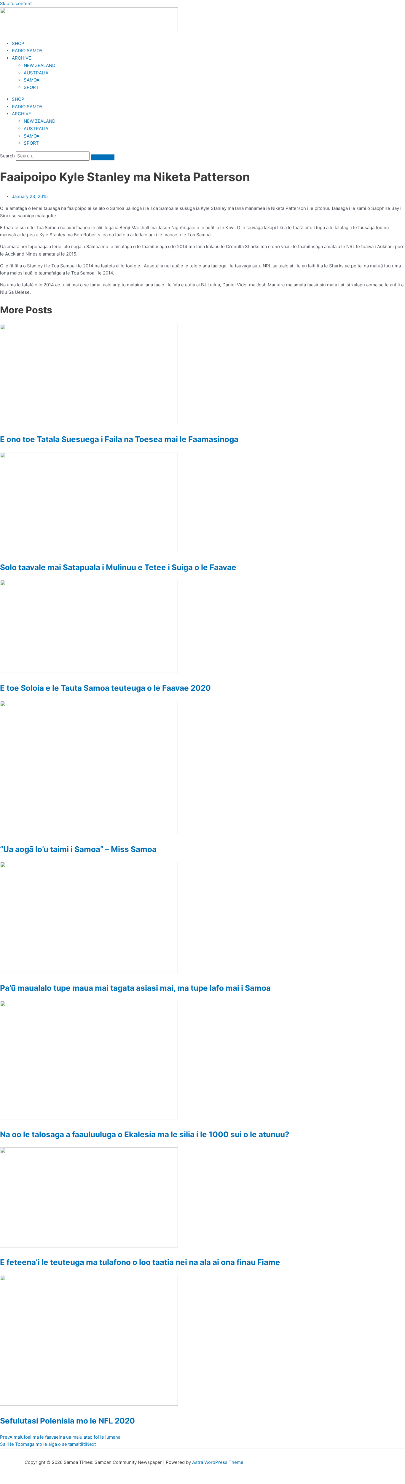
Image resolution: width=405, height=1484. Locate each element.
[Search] (102, 157)
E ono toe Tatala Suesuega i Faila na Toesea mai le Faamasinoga (119, 439)
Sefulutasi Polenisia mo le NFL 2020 (67, 1420)
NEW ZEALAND (39, 65)
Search (7, 156)
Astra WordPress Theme (217, 1462)
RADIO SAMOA (27, 50)
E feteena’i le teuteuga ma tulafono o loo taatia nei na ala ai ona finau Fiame (140, 1262)
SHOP (18, 43)
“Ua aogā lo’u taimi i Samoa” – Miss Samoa (78, 849)
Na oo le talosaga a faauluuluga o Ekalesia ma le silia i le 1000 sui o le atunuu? (144, 1134)
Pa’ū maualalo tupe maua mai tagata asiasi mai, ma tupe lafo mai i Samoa (135, 987)
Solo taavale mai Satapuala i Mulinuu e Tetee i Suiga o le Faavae (118, 567)
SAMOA (31, 80)
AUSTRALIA (36, 73)
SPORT (31, 87)
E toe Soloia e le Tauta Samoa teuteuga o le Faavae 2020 (105, 687)
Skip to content (16, 3)
